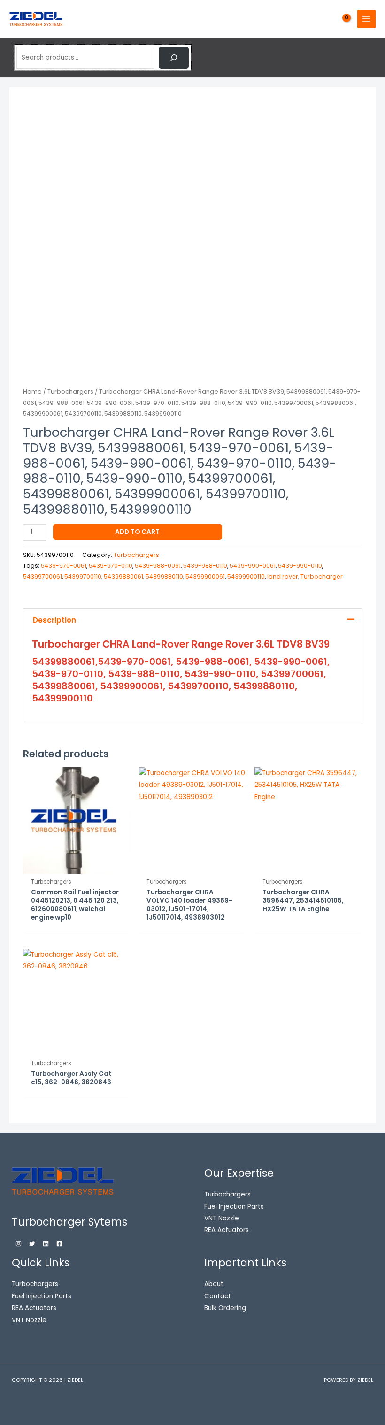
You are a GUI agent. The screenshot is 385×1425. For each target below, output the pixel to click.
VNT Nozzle (29, 1320)
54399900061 (205, 576)
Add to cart (137, 531)
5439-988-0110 (205, 566)
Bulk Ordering (225, 1307)
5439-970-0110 (110, 566)
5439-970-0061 (63, 566)
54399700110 (82, 576)
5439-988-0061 (158, 566)
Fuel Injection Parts (41, 1296)
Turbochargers (70, 392)
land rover (282, 576)
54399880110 (164, 576)
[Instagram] (18, 1243)
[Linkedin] (46, 1243)
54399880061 (123, 576)
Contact (217, 1296)
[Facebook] (59, 1243)
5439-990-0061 (253, 566)
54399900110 (246, 576)
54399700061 (42, 576)
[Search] (174, 58)
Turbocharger (321, 576)
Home (32, 392)
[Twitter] (32, 1243)
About (213, 1284)
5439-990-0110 (300, 566)
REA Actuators (34, 1307)
